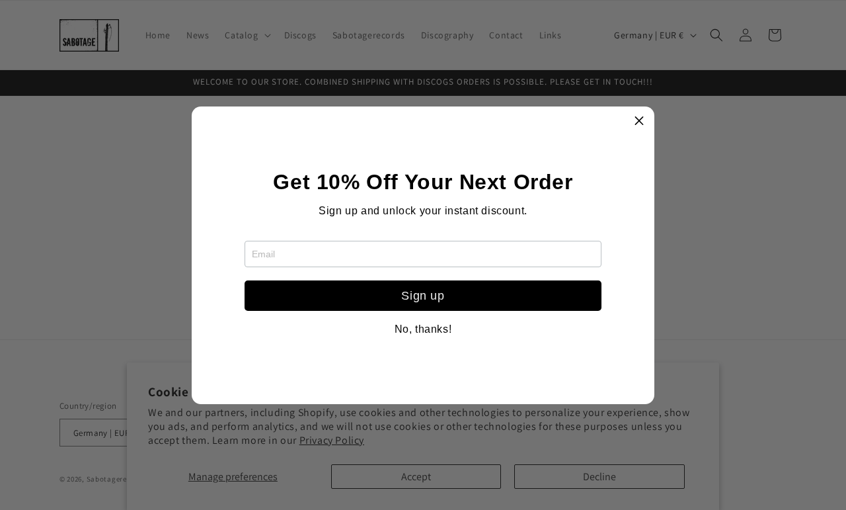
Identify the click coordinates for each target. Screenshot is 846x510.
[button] (639, 121)
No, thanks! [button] (423, 329)
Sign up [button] (422, 295)
